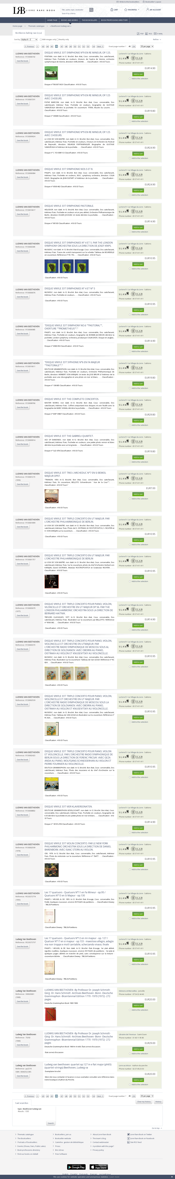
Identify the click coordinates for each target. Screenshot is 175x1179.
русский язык (105, 1174)
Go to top (156, 1128)
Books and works (69, 20)
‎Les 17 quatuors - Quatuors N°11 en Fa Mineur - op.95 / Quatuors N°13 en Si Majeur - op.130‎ (75, 894)
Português (83, 1174)
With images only (49, 39)
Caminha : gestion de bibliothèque (69, 1142)
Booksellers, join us (63, 1134)
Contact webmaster (100, 1142)
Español (74, 1174)
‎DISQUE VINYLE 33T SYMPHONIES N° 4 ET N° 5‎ (70, 288)
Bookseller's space (153, 2)
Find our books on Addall (27, 1154)
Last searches (21, 1103)
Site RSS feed (136, 1142)
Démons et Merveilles (128, 991)
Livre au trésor (125, 1065)
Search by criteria (68, 13)
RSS (150, 33)
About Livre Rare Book (102, 1134)
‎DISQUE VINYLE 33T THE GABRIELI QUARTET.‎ (69, 436)
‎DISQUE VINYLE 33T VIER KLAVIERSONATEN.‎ (68, 806)
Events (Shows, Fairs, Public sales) (31, 1146)
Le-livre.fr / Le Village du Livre (131, 53)
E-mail (160, 33)
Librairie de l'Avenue (127, 1034)
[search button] (91, 10)
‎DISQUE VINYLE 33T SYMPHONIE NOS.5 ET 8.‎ (69, 169)
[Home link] (33, 10)
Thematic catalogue (36, 26)
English (65, 1174)
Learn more (114, 1177)
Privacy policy (98, 1150)
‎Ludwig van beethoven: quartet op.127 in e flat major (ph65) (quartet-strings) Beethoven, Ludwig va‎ (78, 1066)
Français (93, 1174)
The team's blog (99, 1138)
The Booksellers (89, 20)
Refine (156, 39)
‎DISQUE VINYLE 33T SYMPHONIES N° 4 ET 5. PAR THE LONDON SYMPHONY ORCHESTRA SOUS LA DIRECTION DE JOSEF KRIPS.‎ (79, 244)
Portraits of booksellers (27, 1142)
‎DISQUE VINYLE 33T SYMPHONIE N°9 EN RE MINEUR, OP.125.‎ (78, 52)
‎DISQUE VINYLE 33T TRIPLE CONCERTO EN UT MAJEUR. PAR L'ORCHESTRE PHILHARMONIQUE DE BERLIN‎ (77, 557)
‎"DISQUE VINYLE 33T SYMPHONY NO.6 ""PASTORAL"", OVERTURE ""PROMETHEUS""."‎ (74, 327)
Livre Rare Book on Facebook (142, 1138)
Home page (52, 20)
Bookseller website (63, 1138)
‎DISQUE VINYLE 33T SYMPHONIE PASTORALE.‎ (69, 205)
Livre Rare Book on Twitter (141, 1134)
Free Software (61, 1154)
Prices (57, 1146)
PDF (142, 33)
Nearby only (63, 39)
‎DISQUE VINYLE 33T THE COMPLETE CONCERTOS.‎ (72, 399)
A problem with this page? (103, 1146)
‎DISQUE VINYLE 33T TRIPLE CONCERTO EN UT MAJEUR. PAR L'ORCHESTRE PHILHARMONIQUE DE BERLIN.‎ (77, 520)
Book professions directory (114, 20)
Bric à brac (59, 1150)
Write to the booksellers (129, 2)
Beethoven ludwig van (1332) (28, 32)
